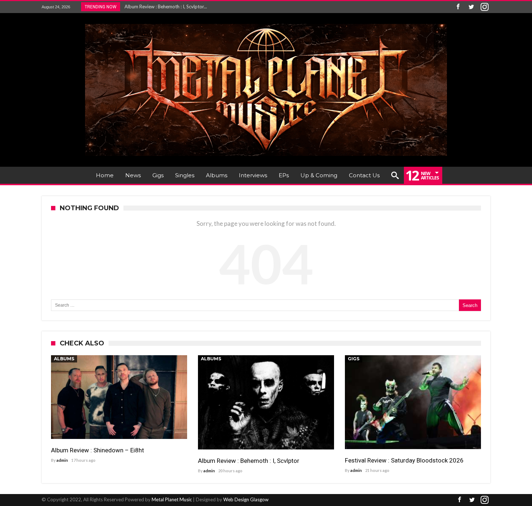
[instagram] (484, 7)
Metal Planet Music (172, 499)
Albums (64, 358)
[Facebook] (458, 7)
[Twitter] (471, 7)
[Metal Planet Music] (266, 23)
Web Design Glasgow (246, 499)
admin (62, 460)
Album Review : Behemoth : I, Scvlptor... (164, 6)
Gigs (353, 358)
